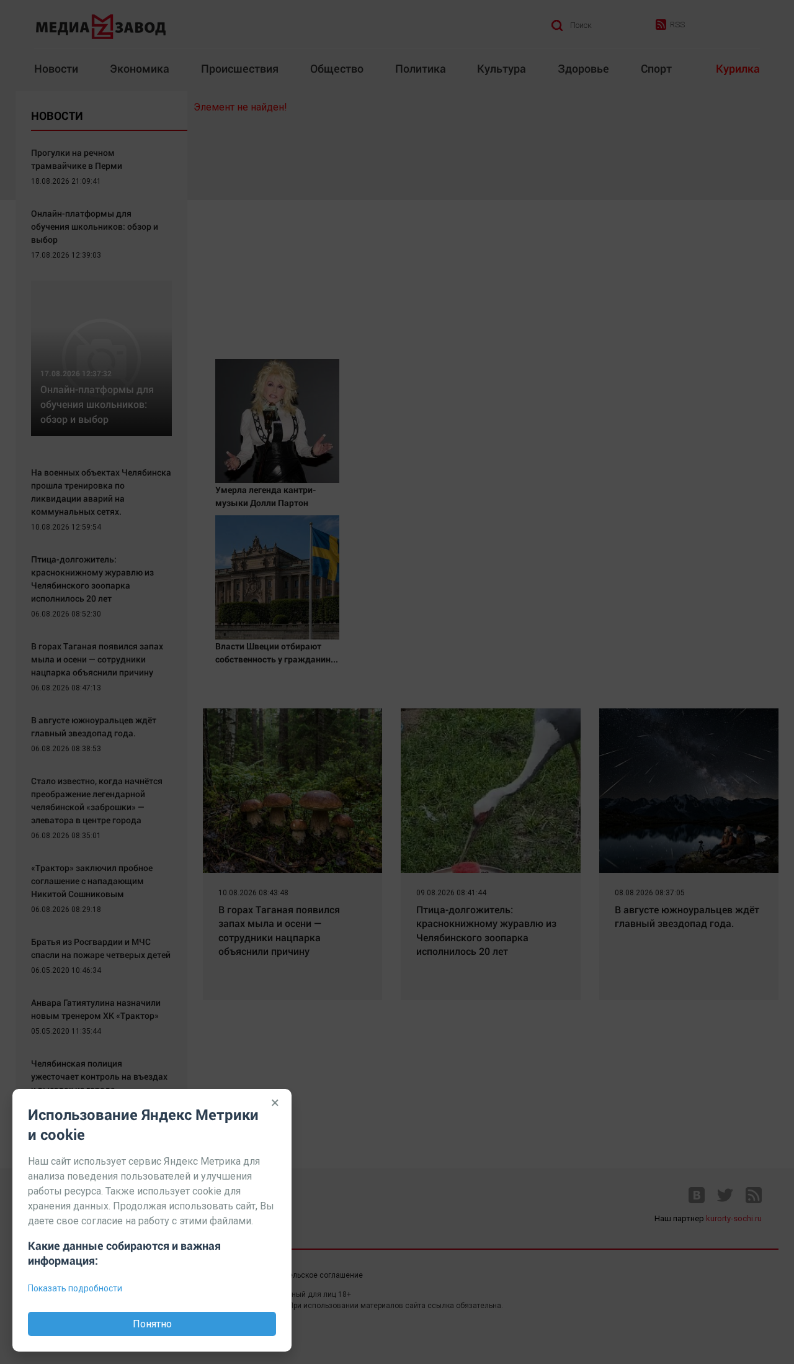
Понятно (152, 1324)
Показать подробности (75, 1288)
